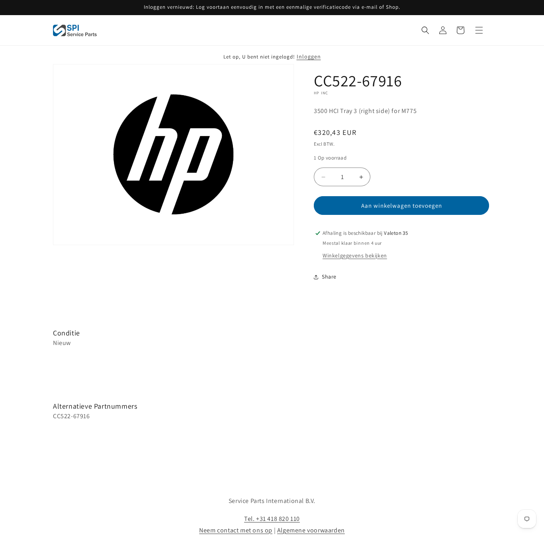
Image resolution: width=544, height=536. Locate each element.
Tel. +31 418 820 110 (272, 519)
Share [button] (329, 276)
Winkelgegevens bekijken (355, 255)
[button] (425, 30)
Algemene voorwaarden (311, 530)
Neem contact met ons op (235, 530)
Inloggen (309, 56)
